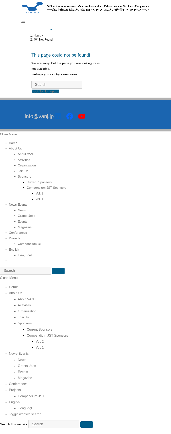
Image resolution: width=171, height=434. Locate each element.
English (14, 249)
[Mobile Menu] (23, 21)
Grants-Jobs (26, 215)
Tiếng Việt (25, 255)
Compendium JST (30, 244)
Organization (27, 165)
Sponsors (24, 176)
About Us (15, 148)
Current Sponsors (39, 182)
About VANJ (26, 154)
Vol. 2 (39, 193)
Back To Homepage (45, 91)
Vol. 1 (39, 199)
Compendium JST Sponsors (46, 187)
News (22, 210)
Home (13, 143)
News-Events (18, 204)
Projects (14, 238)
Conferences (18, 232)
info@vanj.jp (39, 116)
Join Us (23, 171)
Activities (24, 160)
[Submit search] (58, 271)
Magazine (25, 227)
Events (22, 221)
